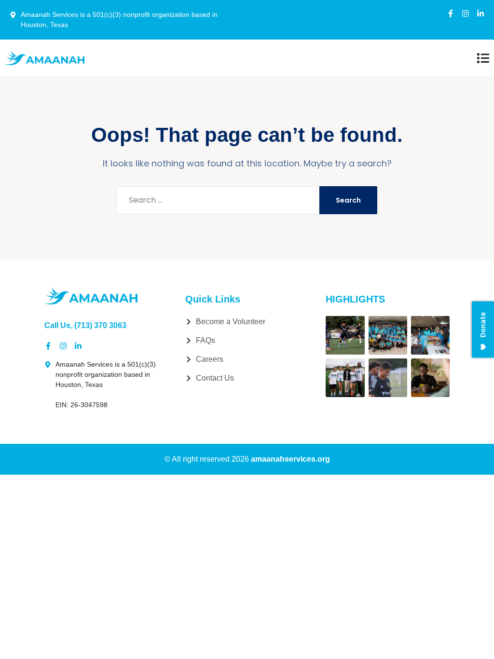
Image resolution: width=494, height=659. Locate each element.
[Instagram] (465, 13)
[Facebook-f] (450, 13)
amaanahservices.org (290, 459)
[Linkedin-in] (480, 13)
